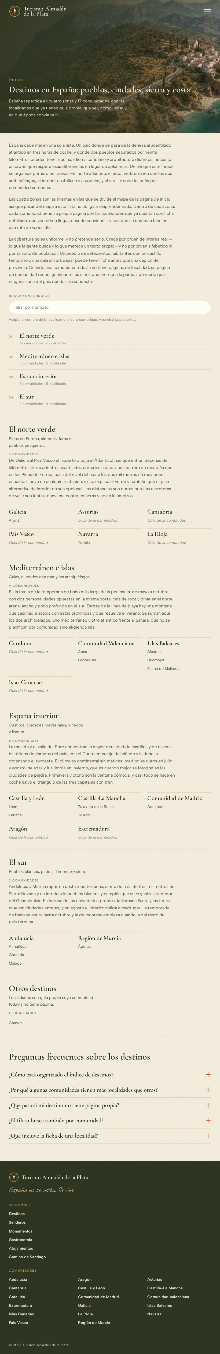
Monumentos (20, 1231)
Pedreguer (87, 660)
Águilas (84, 946)
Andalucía (21, 938)
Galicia (17, 511)
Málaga (15, 963)
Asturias (88, 511)
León (13, 806)
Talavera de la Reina (96, 806)
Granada (16, 954)
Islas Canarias (26, 682)
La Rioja (157, 534)
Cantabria (159, 511)
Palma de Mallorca (163, 668)
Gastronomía (20, 1239)
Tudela (84, 542)
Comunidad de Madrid (175, 798)
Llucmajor (155, 660)
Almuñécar (18, 946)
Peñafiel (16, 815)
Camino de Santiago (27, 1257)
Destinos (17, 1213)
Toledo (84, 815)
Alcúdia (154, 651)
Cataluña (20, 643)
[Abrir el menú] (207, 11)
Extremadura (94, 828)
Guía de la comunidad (97, 520)
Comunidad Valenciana (106, 643)
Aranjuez (155, 806)
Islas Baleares (163, 643)
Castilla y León (27, 798)
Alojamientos (21, 1248)
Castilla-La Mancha (102, 798)
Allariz (14, 520)
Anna (82, 651)
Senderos (17, 1222)
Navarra (88, 534)
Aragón (18, 828)
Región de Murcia (99, 938)
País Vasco (21, 534)
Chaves (15, 1022)
